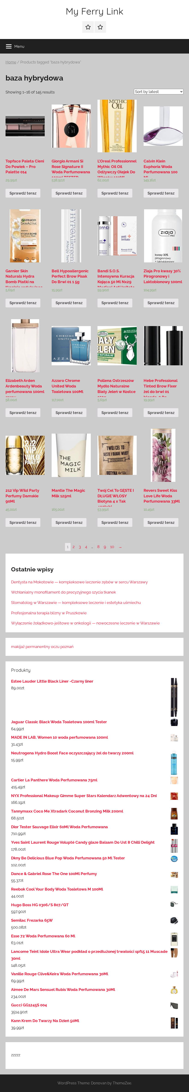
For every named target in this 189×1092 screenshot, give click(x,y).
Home (11, 62)
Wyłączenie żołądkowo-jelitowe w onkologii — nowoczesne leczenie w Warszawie (85, 623)
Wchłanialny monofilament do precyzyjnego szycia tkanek (63, 592)
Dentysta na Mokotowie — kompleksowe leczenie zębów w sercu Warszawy (79, 582)
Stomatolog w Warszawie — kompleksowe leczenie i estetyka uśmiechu (76, 602)
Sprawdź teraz (22, 193)
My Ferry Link (94, 11)
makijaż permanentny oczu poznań (42, 646)
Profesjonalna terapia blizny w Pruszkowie (49, 613)
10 (112, 546)
